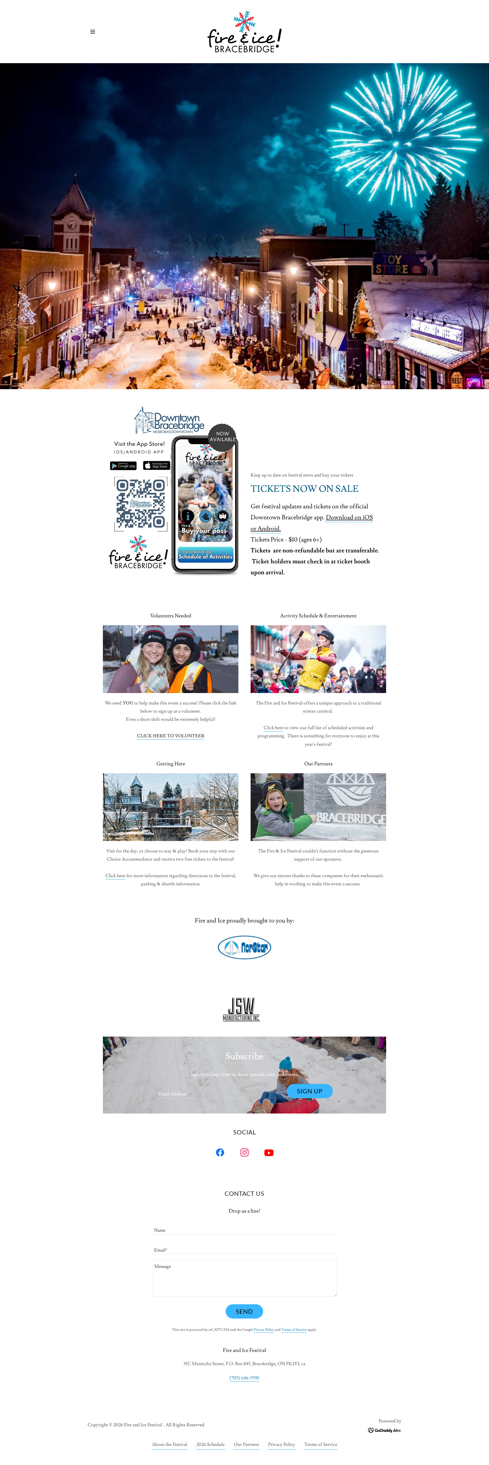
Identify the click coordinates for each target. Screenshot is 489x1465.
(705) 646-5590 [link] (244, 1378)
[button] (93, 31)
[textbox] (218, 1091)
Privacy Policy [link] (264, 1329)
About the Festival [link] (169, 1444)
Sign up (310, 1091)
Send (244, 1311)
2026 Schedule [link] (210, 1444)
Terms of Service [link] (294, 1329)
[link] (244, 30)
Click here (273, 728)
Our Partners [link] (246, 1444)
